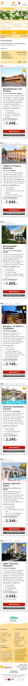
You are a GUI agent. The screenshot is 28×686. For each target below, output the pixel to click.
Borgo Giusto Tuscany (19, 383)
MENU (2, 9)
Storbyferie (17, 642)
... (13, 66)
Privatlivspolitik (14, 671)
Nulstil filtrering (22, 54)
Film (2, 637)
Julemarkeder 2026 (19, 639)
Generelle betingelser (14, 672)
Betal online (3, 639)
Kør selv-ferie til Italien (6, 651)
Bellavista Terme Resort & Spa (8, 460)
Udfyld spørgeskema (20, 657)
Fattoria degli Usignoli (19, 66)
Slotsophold (17, 633)
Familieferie (17, 643)
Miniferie (17, 634)
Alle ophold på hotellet (14, 135)
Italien (10, 66)
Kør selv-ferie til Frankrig (6, 654)
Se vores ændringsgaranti (21, 655)
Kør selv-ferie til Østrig (6, 652)
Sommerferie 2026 (19, 637)
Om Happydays (4, 633)
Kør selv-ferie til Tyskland (7, 655)
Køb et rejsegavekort (20, 652)
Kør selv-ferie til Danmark (7, 658)
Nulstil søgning (23, 35)
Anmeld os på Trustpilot (20, 649)
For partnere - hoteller (6, 636)
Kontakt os (3, 642)
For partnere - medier (6, 634)
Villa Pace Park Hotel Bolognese (8, 223)
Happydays (5, 66)
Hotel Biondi (17, 540)
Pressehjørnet (4, 640)
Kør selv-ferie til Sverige (6, 657)
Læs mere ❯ (14, 131)
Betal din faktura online (20, 654)
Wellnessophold (18, 640)
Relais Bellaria (18, 303)
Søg (14, 32)
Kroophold (17, 636)
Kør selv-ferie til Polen (6, 660)
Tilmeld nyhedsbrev (19, 660)
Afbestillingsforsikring (20, 658)
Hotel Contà (17, 143)
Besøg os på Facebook (20, 651)
